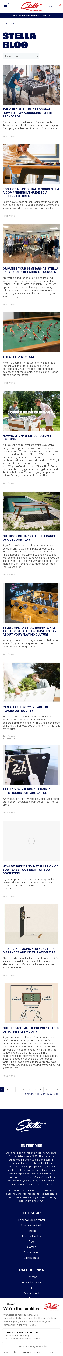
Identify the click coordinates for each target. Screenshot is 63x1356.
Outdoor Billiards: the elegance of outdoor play (29, 537)
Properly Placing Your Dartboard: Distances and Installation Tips (31, 950)
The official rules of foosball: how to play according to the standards (28, 113)
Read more (9, 136)
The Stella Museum (18, 357)
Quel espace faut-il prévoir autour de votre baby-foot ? (31, 1029)
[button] (6, 6)
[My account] (55, 6)
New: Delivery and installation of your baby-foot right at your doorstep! (30, 870)
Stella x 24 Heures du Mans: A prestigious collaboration (27, 791)
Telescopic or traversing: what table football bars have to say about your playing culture (30, 631)
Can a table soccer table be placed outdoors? (26, 708)
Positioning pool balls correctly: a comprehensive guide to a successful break (31, 192)
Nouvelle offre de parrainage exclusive (27, 437)
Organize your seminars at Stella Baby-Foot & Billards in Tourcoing (30, 270)
